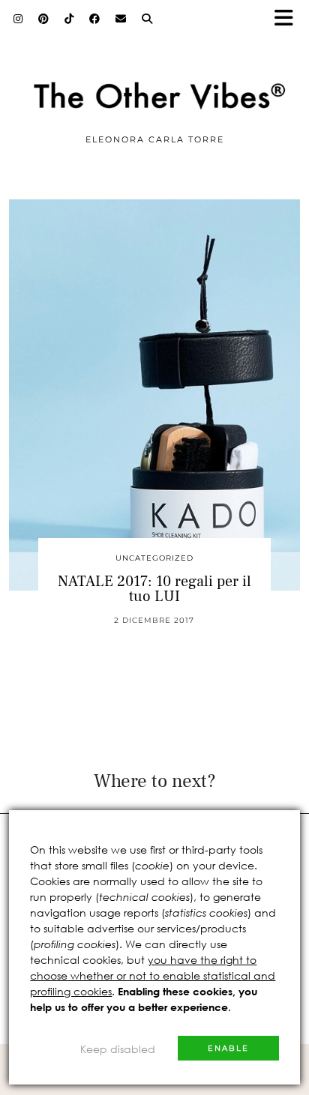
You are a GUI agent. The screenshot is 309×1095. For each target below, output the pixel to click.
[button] (289, 19)
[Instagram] (18, 18)
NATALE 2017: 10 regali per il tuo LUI (154, 589)
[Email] (121, 18)
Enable (228, 1048)
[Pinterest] (44, 18)
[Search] (147, 18)
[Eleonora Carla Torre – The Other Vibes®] (154, 71)
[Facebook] (94, 18)
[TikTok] (69, 18)
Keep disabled (117, 1049)
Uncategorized (155, 558)
